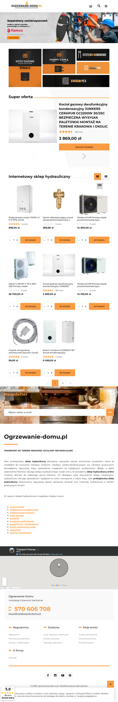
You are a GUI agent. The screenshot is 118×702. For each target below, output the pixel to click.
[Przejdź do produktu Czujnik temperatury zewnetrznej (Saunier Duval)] (25, 332)
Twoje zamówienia (88, 634)
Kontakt (13, 657)
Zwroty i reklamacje (19, 642)
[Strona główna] (27, 6)
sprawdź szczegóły (84, 147)
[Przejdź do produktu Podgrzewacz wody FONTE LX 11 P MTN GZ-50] (25, 199)
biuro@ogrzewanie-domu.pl (25, 613)
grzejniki (14, 518)
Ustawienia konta (87, 638)
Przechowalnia (86, 642)
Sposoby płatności (53, 642)
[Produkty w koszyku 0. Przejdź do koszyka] (90, 6)
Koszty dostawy (51, 638)
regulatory (15, 530)
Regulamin (14, 634)
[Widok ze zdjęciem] (97, 176)
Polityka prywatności (19, 638)
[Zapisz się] (110, 412)
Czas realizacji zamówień (56, 634)
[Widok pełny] (105, 176)
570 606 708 (32, 609)
